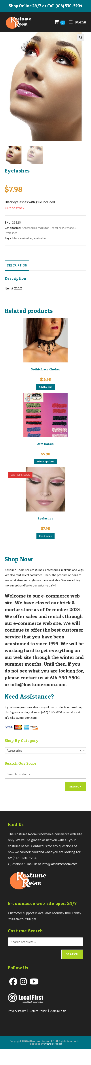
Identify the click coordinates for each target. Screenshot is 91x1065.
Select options (45, 461)
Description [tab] (17, 265)
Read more (45, 535)
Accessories (29, 228)
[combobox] (46, 750)
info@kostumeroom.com (59, 864)
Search (75, 786)
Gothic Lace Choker (45, 369)
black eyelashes (22, 238)
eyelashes (40, 238)
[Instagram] (23, 981)
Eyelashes (45, 518)
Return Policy (38, 1011)
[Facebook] (13, 981)
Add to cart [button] (45, 386)
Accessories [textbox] (44, 750)
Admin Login (58, 1011)
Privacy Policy (17, 1011)
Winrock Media (53, 1043)
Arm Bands (45, 444)
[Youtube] (34, 981)
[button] (80, 37)
